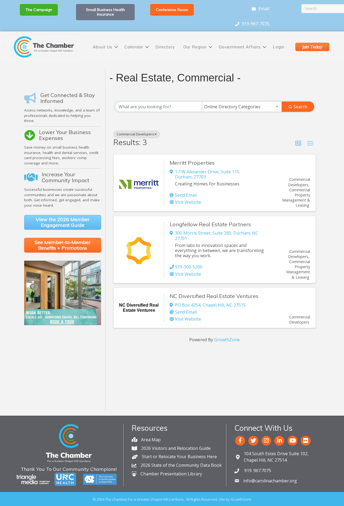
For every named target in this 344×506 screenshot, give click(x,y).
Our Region (195, 46)
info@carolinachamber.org (270, 481)
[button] (298, 143)
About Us (102, 46)
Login (278, 46)
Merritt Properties (192, 162)
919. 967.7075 (257, 470)
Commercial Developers (135, 134)
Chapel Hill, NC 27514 (276, 457)
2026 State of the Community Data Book (181, 465)
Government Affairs (240, 46)
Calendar (133, 46)
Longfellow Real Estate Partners (210, 224)
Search (300, 107)
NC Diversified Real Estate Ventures (214, 296)
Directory (165, 46)
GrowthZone (227, 340)
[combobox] (242, 107)
